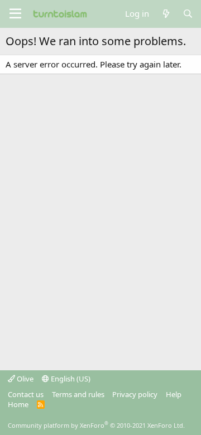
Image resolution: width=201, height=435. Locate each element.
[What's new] (165, 13)
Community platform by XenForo (96, 425)
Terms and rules (78, 394)
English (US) (69, 379)
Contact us (26, 394)
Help (173, 394)
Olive (24, 379)
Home (18, 404)
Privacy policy (134, 394)
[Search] (188, 13)
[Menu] (15, 14)
